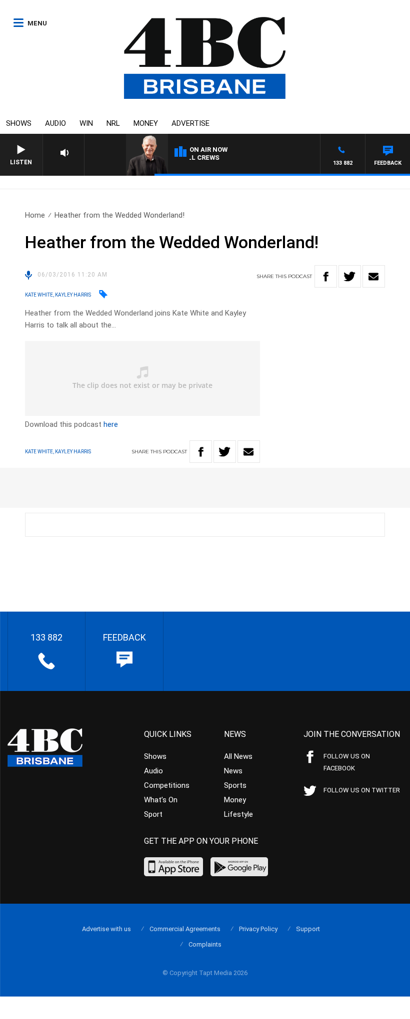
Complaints (205, 944)
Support (308, 929)
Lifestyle (238, 814)
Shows (19, 123)
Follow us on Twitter (362, 790)
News (233, 770)
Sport (153, 814)
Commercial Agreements (185, 929)
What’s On (161, 799)
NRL (113, 123)
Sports (235, 785)
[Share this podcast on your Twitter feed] (349, 276)
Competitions (167, 785)
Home (35, 215)
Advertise (191, 123)
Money (146, 123)
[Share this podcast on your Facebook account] (325, 276)
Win (86, 123)
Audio (55, 123)
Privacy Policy (258, 929)
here (111, 424)
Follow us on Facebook (347, 762)
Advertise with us (106, 929)
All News (238, 756)
